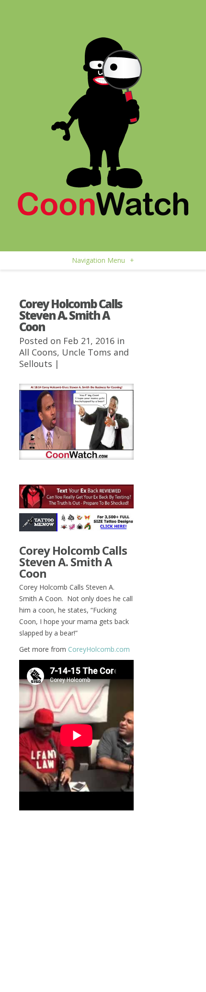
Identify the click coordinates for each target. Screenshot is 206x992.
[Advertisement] (76, 870)
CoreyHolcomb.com (99, 649)
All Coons (38, 352)
